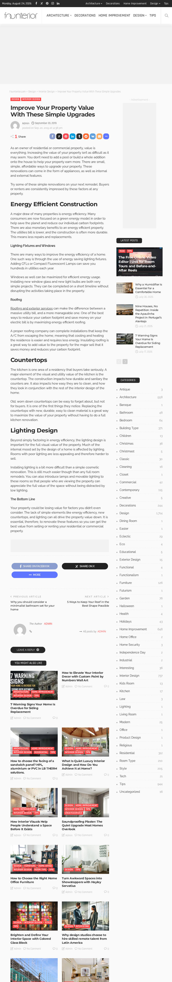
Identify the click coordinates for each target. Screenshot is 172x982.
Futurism (141, 590)
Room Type (40, 869)
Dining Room (141, 521)
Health (141, 613)
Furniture (30, 865)
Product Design (141, 737)
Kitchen (141, 691)
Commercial (141, 482)
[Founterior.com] (21, 15)
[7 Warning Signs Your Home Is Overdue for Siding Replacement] (34, 685)
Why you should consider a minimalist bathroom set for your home (32, 605)
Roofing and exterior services (31, 308)
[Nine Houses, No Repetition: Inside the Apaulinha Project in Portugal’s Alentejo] (124, 309)
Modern (141, 722)
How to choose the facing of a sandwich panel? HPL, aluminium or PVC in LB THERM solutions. (33, 766)
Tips (166, 3)
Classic (141, 459)
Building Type (141, 428)
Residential (41, 752)
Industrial (141, 660)
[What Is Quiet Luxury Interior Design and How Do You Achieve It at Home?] (85, 742)
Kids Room (141, 683)
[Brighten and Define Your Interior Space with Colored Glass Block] (34, 916)
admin (25, 123)
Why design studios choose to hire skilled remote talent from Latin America (84, 938)
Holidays (141, 621)
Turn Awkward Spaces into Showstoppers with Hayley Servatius (82, 882)
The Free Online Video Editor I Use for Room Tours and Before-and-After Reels (137, 263)
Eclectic (141, 536)
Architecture (93, 3)
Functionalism (141, 575)
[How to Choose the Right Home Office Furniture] (34, 859)
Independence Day (141, 652)
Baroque (141, 405)
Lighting (141, 706)
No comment (34, 718)
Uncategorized (73, 812)
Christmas (141, 443)
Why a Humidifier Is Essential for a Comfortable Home (148, 288)
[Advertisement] (86, 55)
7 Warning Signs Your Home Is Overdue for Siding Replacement (32, 708)
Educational (141, 552)
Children (141, 435)
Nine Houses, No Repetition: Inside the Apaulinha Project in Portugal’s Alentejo (148, 313)
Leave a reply (26, 649)
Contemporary (141, 490)
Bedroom (141, 420)
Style (48, 922)
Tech (122, 251)
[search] (166, 15)
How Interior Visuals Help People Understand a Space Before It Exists (31, 825)
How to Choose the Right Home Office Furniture (33, 880)
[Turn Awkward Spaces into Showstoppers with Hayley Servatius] (85, 859)
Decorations (113, 3)
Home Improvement (135, 3)
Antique (141, 389)
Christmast (141, 451)
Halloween (141, 606)
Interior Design (31, 99)
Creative (141, 497)
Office (141, 729)
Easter (141, 528)
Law (141, 699)
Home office (45, 865)
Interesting (82, 926)
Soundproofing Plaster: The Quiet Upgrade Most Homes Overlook (82, 825)
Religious (141, 745)
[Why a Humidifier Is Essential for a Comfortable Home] (124, 288)
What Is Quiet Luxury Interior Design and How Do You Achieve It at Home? (83, 764)
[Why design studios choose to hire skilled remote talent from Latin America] (85, 916)
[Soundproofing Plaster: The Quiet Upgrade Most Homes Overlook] (85, 802)
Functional (141, 567)
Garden (141, 598)
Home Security (141, 644)
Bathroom (141, 412)
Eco (141, 544)
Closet (141, 474)
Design (154, 3)
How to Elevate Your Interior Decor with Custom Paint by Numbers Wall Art (82, 676)
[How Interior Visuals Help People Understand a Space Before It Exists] (34, 802)
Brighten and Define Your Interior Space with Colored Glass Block (30, 938)
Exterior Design (141, 559)
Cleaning (141, 466)
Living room (141, 714)
